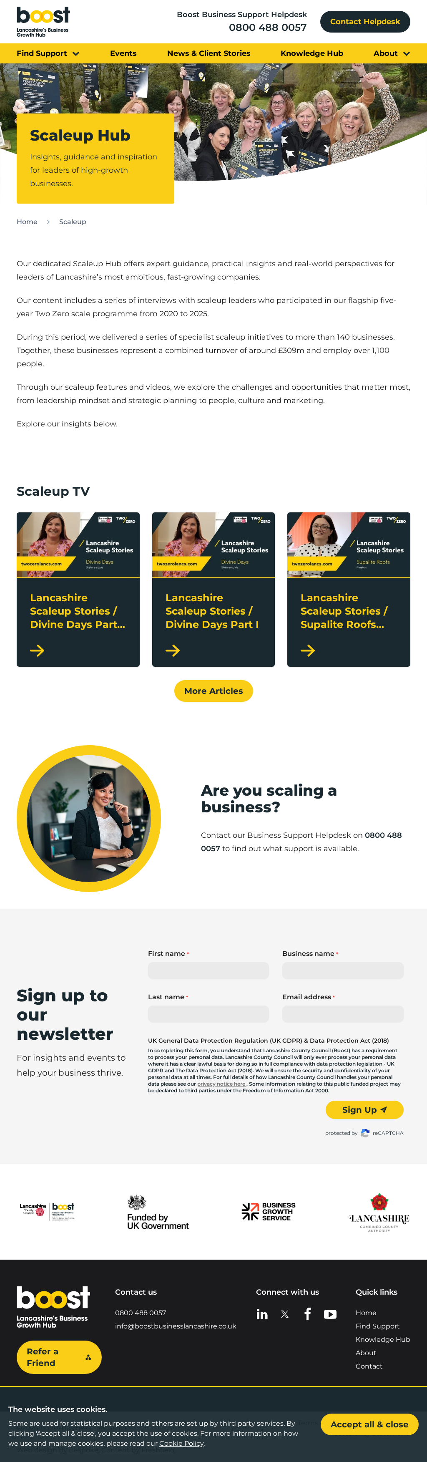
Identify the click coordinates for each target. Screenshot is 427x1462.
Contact (369, 1366)
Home (27, 222)
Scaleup (72, 222)
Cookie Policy (181, 1443)
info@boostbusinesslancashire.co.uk (175, 1326)
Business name (310, 954)
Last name (168, 997)
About (366, 1353)
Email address (308, 997)
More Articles (213, 691)
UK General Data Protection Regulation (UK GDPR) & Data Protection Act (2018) (268, 1040)
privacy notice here (221, 1084)
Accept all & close (370, 1424)
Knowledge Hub (383, 1340)
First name (168, 954)
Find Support (378, 1326)
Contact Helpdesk (365, 21)
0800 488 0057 (268, 27)
